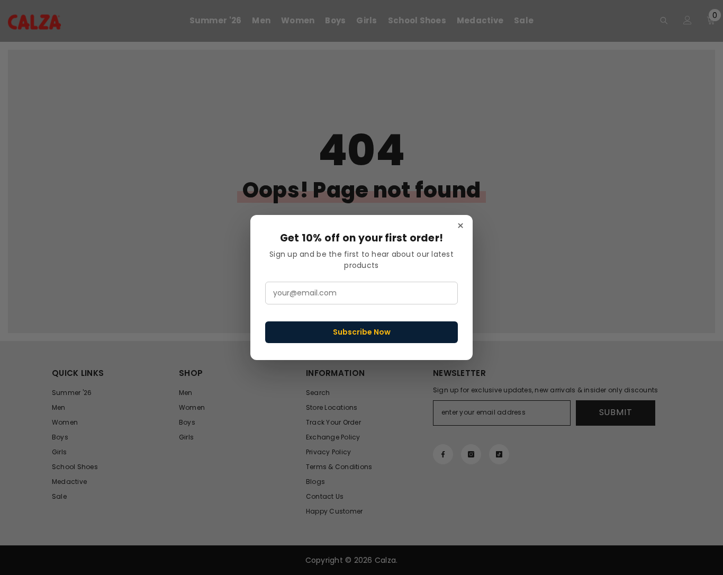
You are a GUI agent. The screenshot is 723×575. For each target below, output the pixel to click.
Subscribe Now (362, 332)
